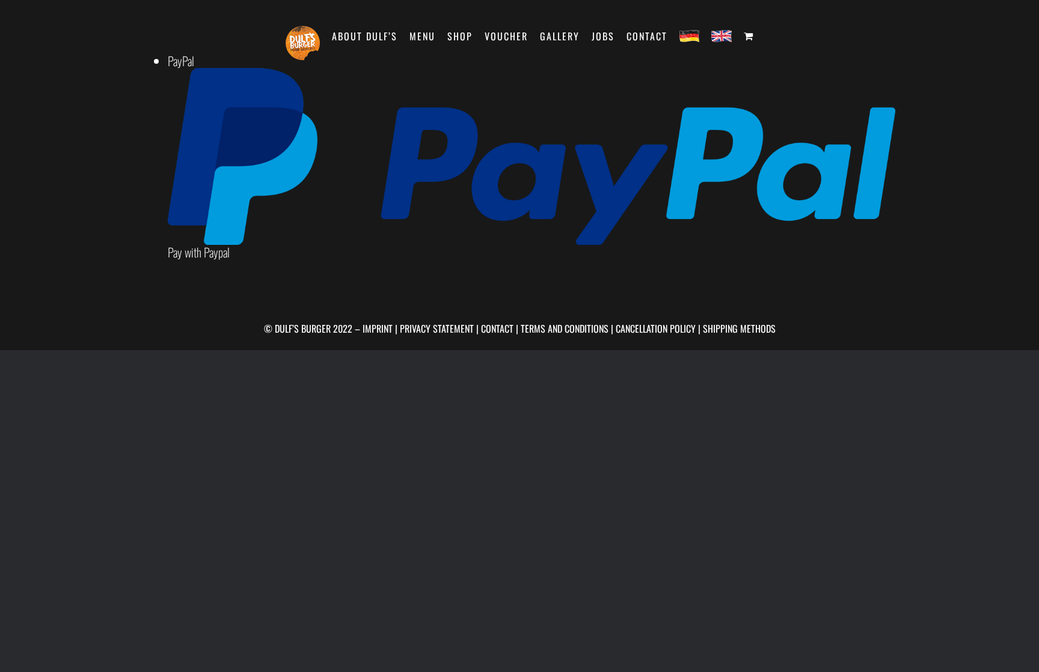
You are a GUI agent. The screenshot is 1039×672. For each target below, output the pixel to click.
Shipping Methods (739, 328)
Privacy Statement (437, 328)
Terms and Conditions (564, 328)
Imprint (378, 328)
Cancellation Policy (656, 328)
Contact (497, 328)
